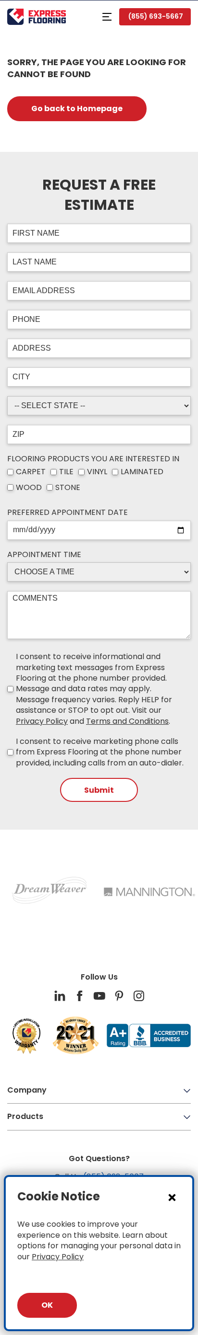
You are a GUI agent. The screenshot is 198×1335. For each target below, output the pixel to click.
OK (47, 1305)
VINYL (97, 472)
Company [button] (27, 1089)
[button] (106, 17)
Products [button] (25, 1116)
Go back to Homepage (77, 108)
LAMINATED (142, 472)
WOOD (29, 487)
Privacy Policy (42, 721)
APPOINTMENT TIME (44, 554)
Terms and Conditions (127, 721)
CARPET (31, 472)
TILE (66, 472)
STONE (67, 487)
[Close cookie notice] (172, 1197)
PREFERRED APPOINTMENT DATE (67, 512)
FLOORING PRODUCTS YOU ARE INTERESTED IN (93, 459)
